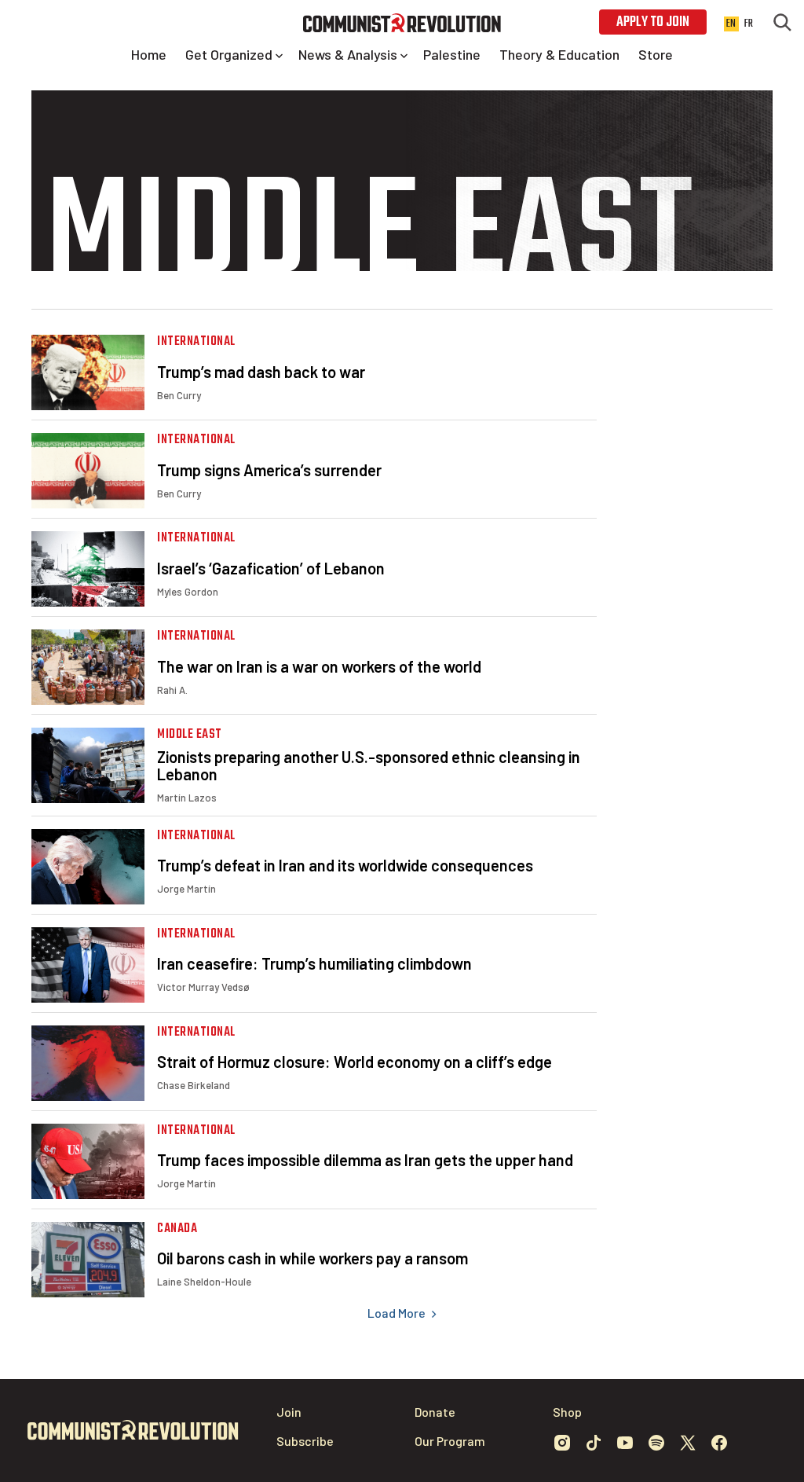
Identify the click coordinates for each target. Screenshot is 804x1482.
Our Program (450, 1440)
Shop (567, 1411)
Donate (435, 1411)
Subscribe (305, 1440)
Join (289, 1411)
